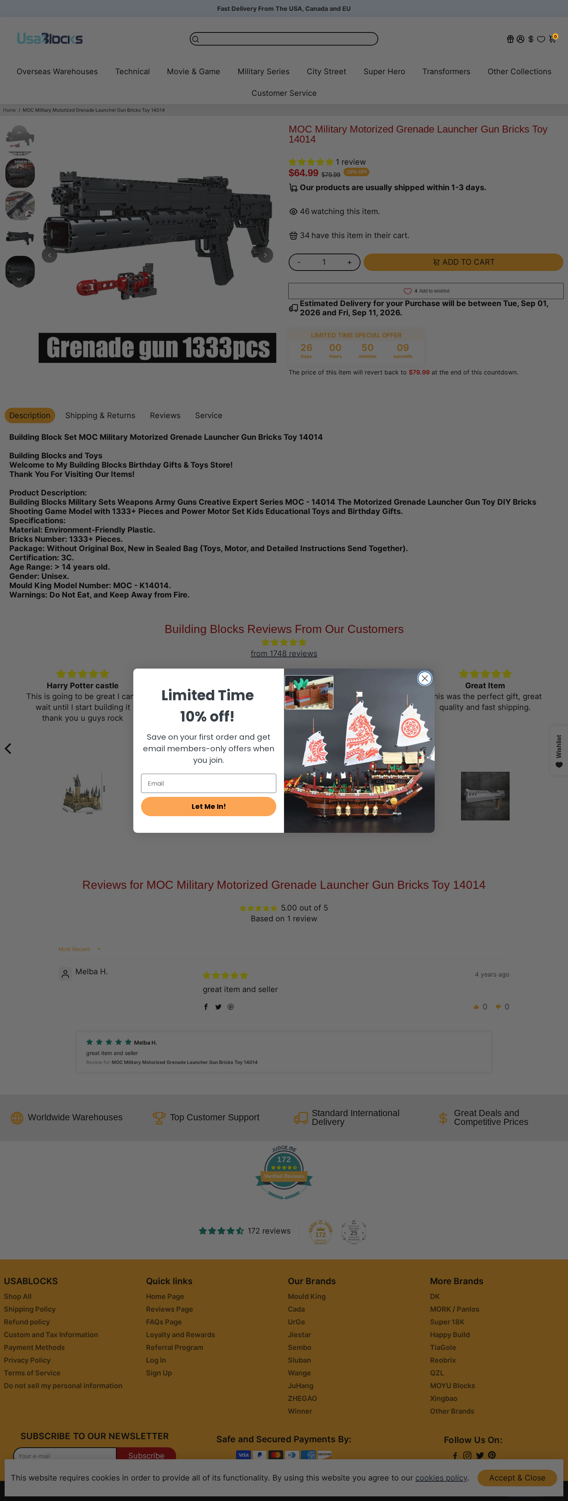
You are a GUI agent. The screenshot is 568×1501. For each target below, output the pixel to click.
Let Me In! (209, 806)
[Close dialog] (425, 678)
